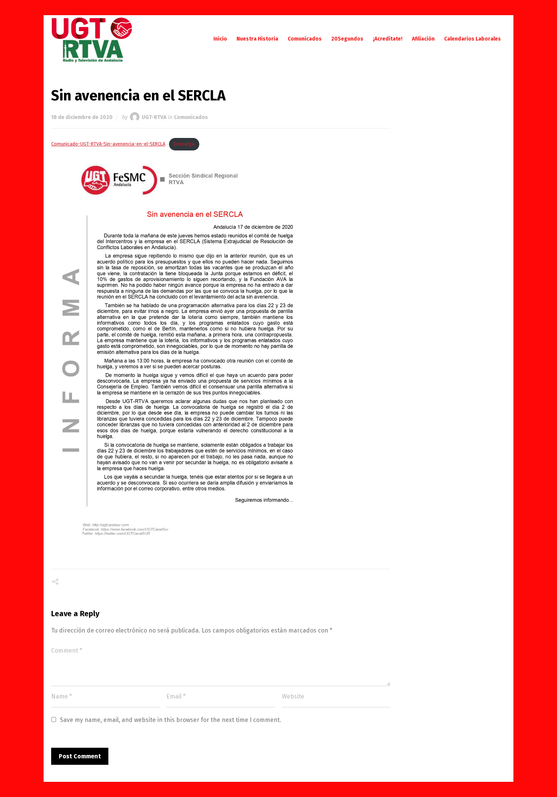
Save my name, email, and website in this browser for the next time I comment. (170, 719)
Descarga (184, 144)
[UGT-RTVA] (92, 39)
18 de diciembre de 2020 (82, 117)
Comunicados (191, 117)
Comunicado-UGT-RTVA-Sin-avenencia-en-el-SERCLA (108, 144)
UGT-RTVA (154, 117)
